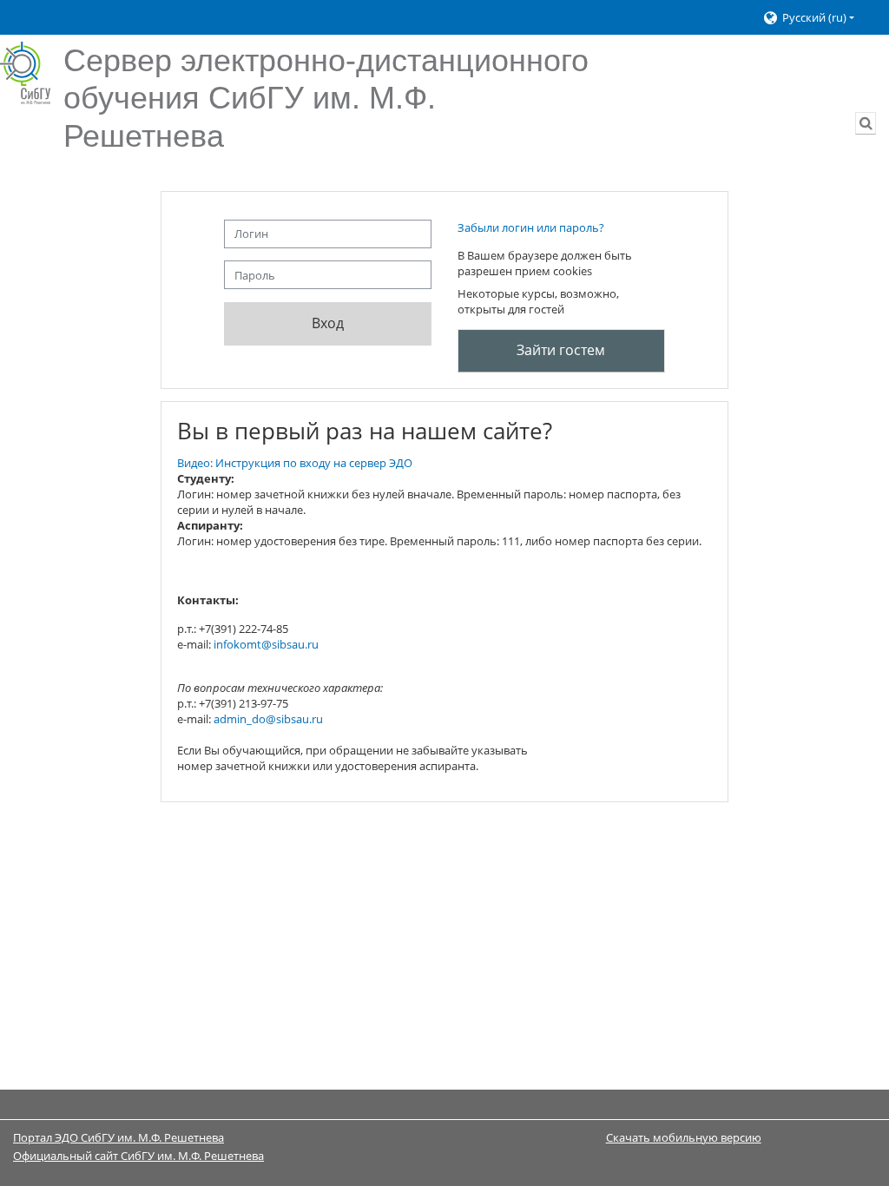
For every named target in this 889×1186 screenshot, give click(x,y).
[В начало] (25, 73)
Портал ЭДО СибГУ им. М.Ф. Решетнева (118, 1137)
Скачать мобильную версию (683, 1137)
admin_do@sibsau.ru (268, 719)
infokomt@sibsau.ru (266, 644)
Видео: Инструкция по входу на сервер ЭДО (294, 463)
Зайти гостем (561, 349)
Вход (328, 323)
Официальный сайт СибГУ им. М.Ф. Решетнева (138, 1155)
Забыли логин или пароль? (531, 227)
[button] (817, 18)
